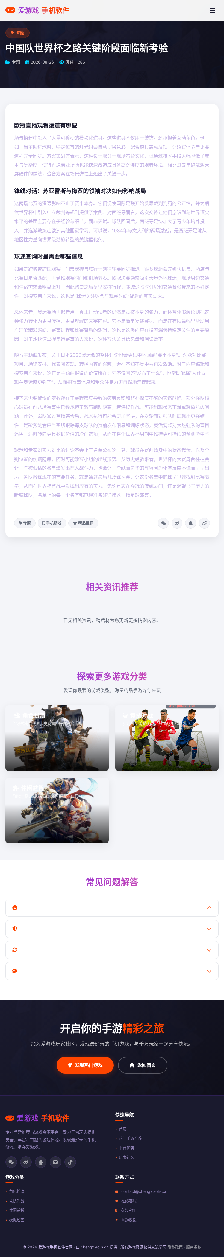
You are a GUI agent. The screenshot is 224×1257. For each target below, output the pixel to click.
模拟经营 (16, 1220)
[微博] (26, 1162)
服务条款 (193, 1247)
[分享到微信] (163, 523)
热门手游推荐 (130, 1138)
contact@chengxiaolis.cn (144, 1191)
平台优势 (126, 1148)
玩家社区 (126, 1157)
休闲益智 (16, 1210)
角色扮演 (16, 1191)
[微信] (11, 1162)
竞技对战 (16, 1201)
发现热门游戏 (89, 1065)
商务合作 (128, 1210)
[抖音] (70, 1162)
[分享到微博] (177, 523)
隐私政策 (175, 1247)
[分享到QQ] (190, 523)
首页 (122, 1129)
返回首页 (146, 1065)
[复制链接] (204, 523)
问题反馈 (129, 1220)
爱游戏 (43, 10)
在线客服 (129, 1201)
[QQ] (40, 1162)
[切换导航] (213, 10)
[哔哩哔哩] (55, 1162)
